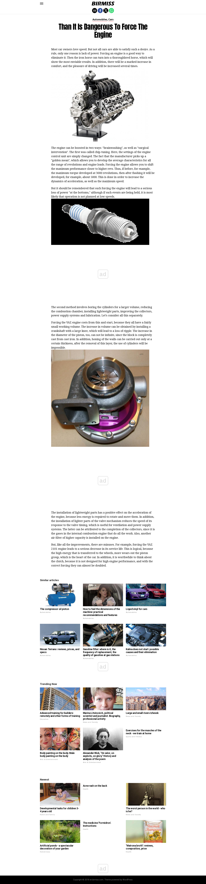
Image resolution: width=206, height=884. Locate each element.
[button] (41, 3)
